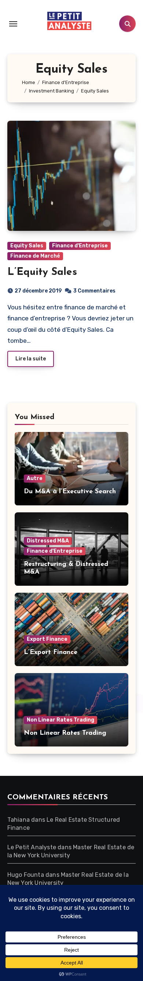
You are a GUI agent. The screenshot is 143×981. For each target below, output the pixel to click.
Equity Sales (26, 246)
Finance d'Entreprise (80, 246)
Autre (35, 478)
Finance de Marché (35, 256)
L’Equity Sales (42, 272)
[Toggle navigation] (13, 23)
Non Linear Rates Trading (60, 720)
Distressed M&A (48, 541)
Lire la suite (30, 359)
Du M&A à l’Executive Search (70, 491)
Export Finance (47, 639)
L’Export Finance (50, 652)
